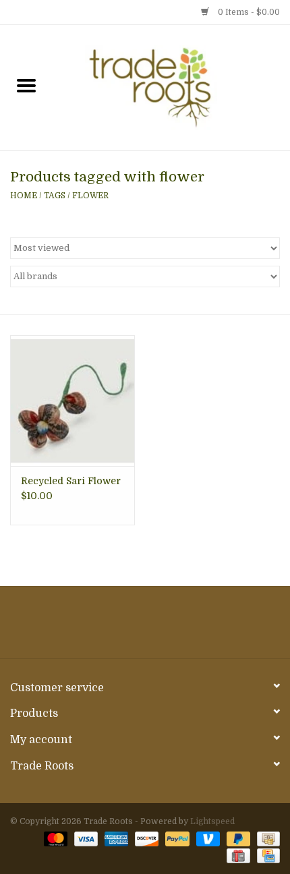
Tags (54, 195)
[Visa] (84, 838)
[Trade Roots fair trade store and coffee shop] (171, 87)
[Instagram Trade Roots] (145, 627)
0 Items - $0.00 (248, 12)
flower (90, 195)
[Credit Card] (266, 855)
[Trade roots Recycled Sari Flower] (72, 400)
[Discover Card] (145, 838)
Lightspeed (212, 821)
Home (23, 195)
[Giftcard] (237, 855)
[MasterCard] (54, 838)
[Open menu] (26, 84)
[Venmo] (207, 838)
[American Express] (115, 838)
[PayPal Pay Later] (237, 838)
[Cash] (266, 838)
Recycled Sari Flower (71, 480)
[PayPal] (176, 838)
